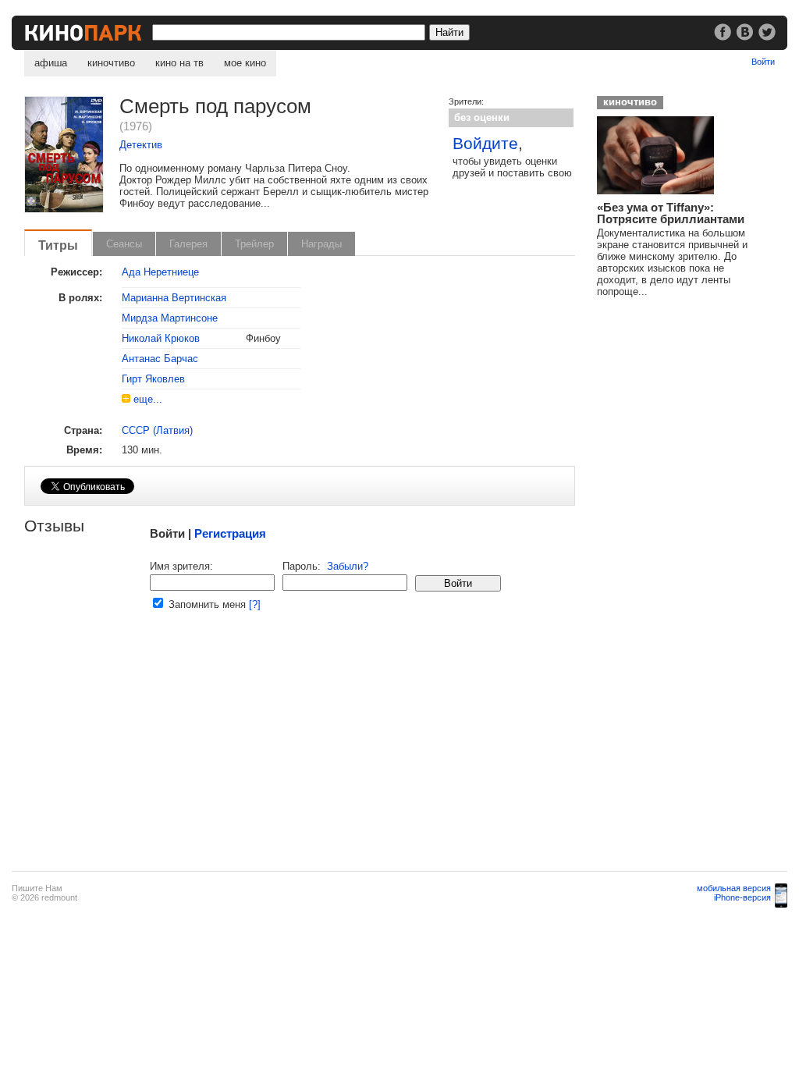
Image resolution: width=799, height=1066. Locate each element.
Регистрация (230, 533)
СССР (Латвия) (157, 430)
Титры (58, 245)
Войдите (485, 143)
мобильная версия (734, 888)
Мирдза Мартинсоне (170, 318)
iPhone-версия (742, 897)
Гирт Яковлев (153, 379)
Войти (763, 61)
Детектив (140, 145)
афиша (50, 63)
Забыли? (347, 566)
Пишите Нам (37, 888)
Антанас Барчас (160, 358)
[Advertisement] (299, 750)
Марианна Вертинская (174, 298)
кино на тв (179, 63)
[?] (255, 604)
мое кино (245, 63)
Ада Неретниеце (160, 272)
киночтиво (111, 63)
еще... (147, 399)
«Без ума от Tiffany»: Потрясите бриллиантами (670, 213)
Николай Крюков (161, 338)
